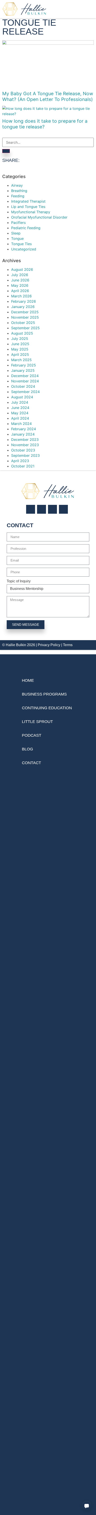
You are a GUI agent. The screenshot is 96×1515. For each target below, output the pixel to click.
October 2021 (22, 466)
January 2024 (23, 434)
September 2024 (25, 391)
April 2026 (20, 291)
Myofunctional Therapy (30, 212)
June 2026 (20, 280)
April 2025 (20, 354)
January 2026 (23, 306)
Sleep (16, 233)
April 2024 (20, 418)
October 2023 (23, 450)
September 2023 (25, 455)
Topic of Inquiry (19, 581)
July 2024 (19, 402)
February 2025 (23, 365)
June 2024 (20, 407)
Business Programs (44, 694)
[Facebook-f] (41, 509)
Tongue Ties (21, 244)
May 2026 (19, 285)
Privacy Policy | (50, 645)
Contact (31, 763)
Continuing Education (47, 708)
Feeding (17, 196)
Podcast (31, 735)
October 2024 (23, 386)
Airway (17, 185)
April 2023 (20, 461)
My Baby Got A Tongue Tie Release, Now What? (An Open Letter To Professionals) (47, 96)
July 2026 (19, 275)
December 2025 (25, 312)
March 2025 (21, 360)
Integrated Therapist (28, 201)
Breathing (19, 190)
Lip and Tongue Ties (28, 206)
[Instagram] (30, 509)
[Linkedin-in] (52, 509)
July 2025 (19, 338)
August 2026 (22, 269)
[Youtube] (63, 509)
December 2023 (25, 439)
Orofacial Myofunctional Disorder (39, 217)
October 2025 (23, 322)
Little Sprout (37, 721)
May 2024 (19, 413)
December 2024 (25, 376)
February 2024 (23, 429)
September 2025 (25, 328)
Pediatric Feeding (25, 228)
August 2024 (22, 397)
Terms (68, 645)
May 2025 (19, 349)
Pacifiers (18, 222)
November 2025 (25, 317)
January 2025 (23, 370)
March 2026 (21, 296)
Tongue (17, 238)
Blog (27, 749)
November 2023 (25, 445)
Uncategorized (23, 249)
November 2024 (25, 381)
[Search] (6, 151)
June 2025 (20, 344)
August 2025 (22, 333)
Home (28, 680)
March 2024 (21, 423)
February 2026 (23, 301)
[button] (87, 1506)
